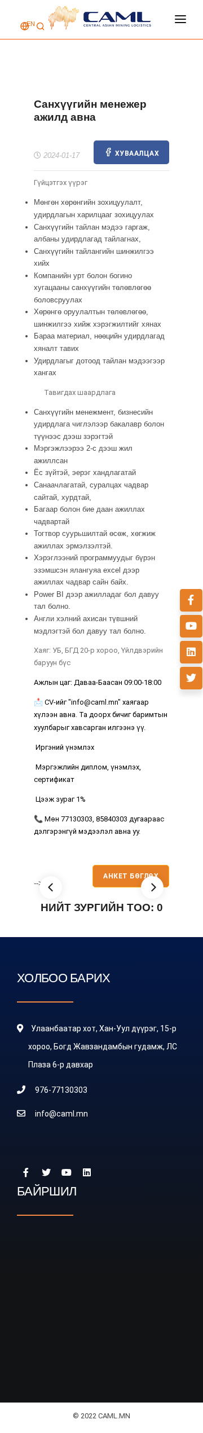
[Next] (152, 887)
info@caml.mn (61, 1113)
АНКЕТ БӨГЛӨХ (130, 876)
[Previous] (50, 887)
